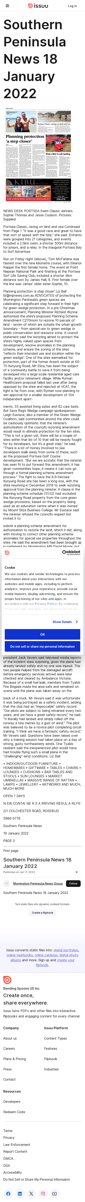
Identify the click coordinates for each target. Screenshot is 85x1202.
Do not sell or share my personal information (42, 646)
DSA (6, 1165)
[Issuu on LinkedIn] (20, 1194)
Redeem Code (14, 1112)
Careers (9, 1048)
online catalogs (46, 955)
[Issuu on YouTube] (54, 1194)
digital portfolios (66, 950)
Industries (51, 1069)
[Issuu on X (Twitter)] (31, 1194)
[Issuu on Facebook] (8, 1194)
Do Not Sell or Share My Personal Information (36, 1179)
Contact (9, 1079)
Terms (8, 1131)
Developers (11, 1101)
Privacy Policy (46, 604)
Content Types (55, 1038)
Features (50, 1048)
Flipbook (50, 1059)
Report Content (15, 1151)
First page (10, 851)
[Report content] (77, 872)
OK (42, 634)
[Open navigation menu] (7, 6)
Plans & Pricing (14, 1059)
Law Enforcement (16, 1145)
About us (10, 1038)
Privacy (9, 1137)
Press (7, 1069)
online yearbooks (20, 955)
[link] (72, 6)
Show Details (62, 622)
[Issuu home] (38, 6)
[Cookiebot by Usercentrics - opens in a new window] (62, 553)
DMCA (8, 1158)
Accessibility (12, 1172)
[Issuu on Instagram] (43, 1194)
